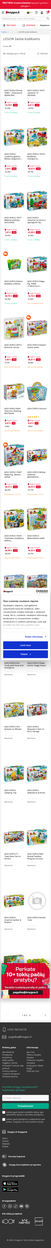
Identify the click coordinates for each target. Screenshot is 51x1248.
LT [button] (31, 12)
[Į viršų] (45, 1229)
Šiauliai (5, 1146)
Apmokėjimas (8, 1052)
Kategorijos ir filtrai (15, 53)
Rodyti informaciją (34, 636)
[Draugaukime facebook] (4, 1207)
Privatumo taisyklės (35, 1060)
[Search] (48, 18)
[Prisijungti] (42, 12)
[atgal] (6, 1015)
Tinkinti (23, 654)
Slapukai (30, 1057)
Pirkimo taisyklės (34, 1054)
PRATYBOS (11, 25)
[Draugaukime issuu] (27, 1207)
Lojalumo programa (11, 1073)
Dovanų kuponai (9, 1071)
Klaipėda (6, 1143)
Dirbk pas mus (33, 1071)
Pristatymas (7, 1054)
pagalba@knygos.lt (20, 1036)
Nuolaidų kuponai (10, 1076)
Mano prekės (8, 1060)
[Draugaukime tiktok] (16, 1207)
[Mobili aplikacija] (10, 1189)
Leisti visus (25, 645)
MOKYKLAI (30, 25)
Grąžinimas (7, 1057)
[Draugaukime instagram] (10, 1207)
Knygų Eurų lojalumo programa (25, 1164)
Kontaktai (31, 1063)
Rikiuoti (44, 53)
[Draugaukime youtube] (21, 1207)
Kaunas (5, 1141)
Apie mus (31, 1052)
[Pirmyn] (45, 1015)
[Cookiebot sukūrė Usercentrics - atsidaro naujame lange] (36, 591)
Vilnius (5, 1138)
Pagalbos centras (9, 1063)
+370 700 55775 (17, 1029)
